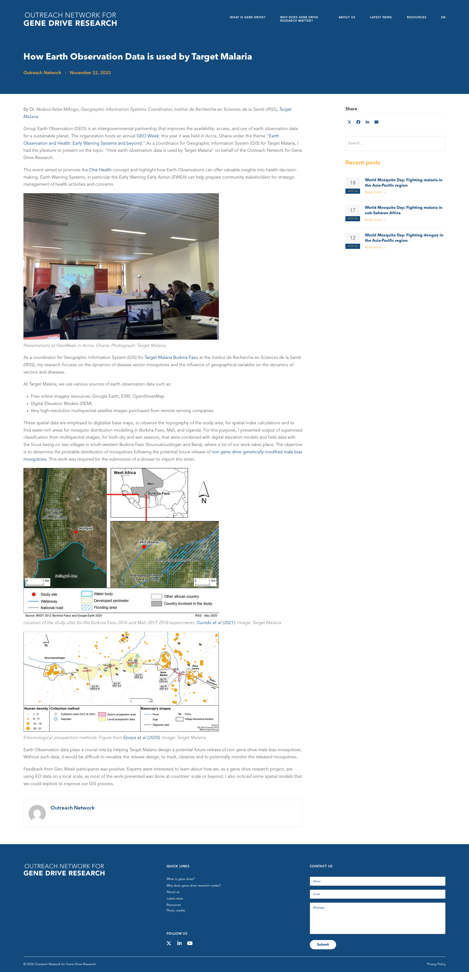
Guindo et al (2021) (216, 623)
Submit (323, 944)
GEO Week (148, 136)
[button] (349, 122)
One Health (100, 170)
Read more (375, 192)
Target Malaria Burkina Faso (171, 357)
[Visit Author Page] (37, 813)
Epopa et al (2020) (141, 738)
